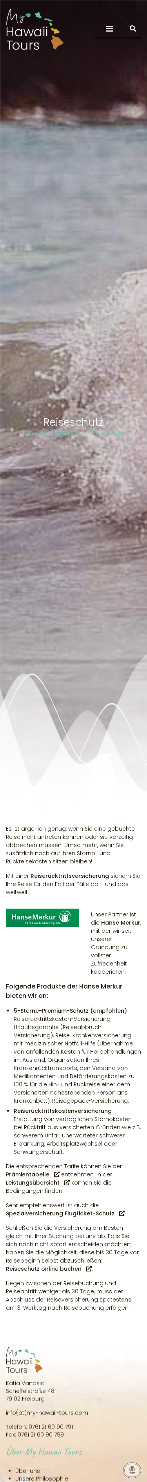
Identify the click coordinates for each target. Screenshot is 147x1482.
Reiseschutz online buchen (44, 1269)
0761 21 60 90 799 (41, 1434)
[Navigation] (109, 29)
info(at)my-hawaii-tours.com (47, 1412)
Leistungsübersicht (33, 1183)
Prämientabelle (27, 1174)
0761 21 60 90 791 (51, 1426)
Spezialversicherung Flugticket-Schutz (60, 1213)
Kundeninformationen (55, 433)
